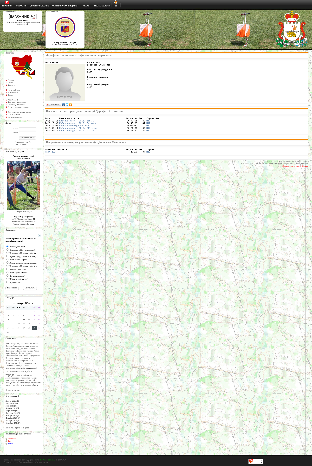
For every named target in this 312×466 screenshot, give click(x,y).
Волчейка (34, 343)
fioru (9, 441)
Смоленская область (14, 368)
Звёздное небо (21, 348)
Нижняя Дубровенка (31, 356)
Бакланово (24, 343)
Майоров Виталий (22, 212)
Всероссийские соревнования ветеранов (22, 346)
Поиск (10, 83)
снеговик (15, 383)
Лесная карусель (25, 353)
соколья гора (25, 383)
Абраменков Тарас (24, 219)
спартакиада (36, 383)
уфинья (19, 385)
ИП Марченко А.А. (47, 460)
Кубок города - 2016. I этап (76, 130)
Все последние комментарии (19, 112)
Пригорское (23, 360)
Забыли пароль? (20, 144)
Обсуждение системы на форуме (295, 166)
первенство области (29, 378)
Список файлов (14, 114)
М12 (148, 121)
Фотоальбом (13, 92)
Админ (10, 443)
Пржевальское (11, 360)
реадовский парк (25, 380)
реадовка (13, 380)
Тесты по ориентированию (18, 107)
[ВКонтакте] (63, 105)
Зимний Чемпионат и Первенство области (20, 349)
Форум (10, 95)
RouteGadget (13, 100)
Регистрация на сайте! (23, 142)
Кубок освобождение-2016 (74, 125)
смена (8, 383)
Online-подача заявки (16, 105)
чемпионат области (30, 385)
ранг (7, 380)
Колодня (14, 353)
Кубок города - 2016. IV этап (77, 123)
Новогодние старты (22, 358)
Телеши (26, 368)
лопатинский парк (13, 378)
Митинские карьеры (14, 356)
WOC (8, 343)
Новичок (9, 358)
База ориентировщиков (17, 102)
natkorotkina (12, 439)
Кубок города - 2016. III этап (78, 128)
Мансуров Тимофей (24, 221)
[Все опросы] (33, 235)
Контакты (11, 85)
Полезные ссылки (15, 117)
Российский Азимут (14, 365)
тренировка (10, 385)
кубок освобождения (23, 375)
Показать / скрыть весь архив (17, 428)
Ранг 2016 (51, 152)
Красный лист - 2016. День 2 (76, 121)
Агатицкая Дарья (24, 224)
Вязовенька (10, 348)
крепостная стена (17, 371)
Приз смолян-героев (27, 363)
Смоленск (27, 365)
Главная (11, 80)
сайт (34, 380)
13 (24, 320)
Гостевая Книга (14, 90)
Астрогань (15, 343)
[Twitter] (67, 105)
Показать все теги (13, 390)
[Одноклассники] (70, 105)
